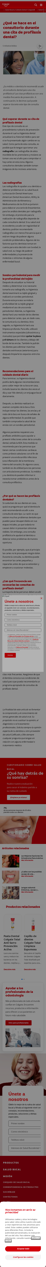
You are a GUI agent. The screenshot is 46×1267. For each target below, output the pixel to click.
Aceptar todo (23, 1249)
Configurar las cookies (23, 1257)
